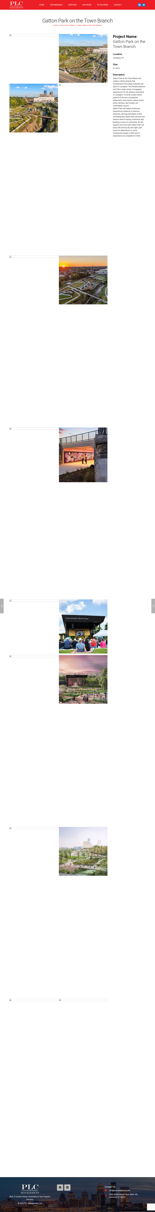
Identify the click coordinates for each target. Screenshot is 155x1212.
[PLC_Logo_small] (16, 4)
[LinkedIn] (144, 5)
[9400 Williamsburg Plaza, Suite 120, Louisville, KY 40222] (107, 1195)
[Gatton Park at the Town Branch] (33, 58)
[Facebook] (139, 5)
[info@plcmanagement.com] (107, 1190)
